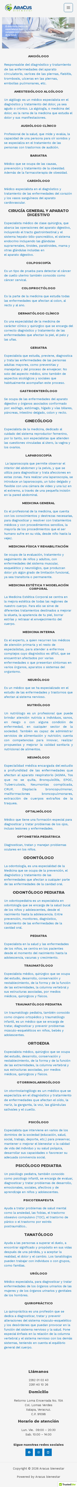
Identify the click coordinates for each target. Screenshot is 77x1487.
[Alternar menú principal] (68, 7)
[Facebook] (29, 1452)
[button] (26, 330)
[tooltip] (26, 330)
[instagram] (38, 1452)
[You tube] (48, 1452)
